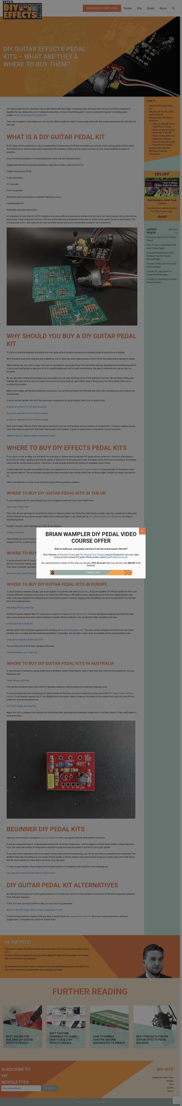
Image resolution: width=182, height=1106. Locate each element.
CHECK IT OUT (93, 572)
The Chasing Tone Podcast (92, 554)
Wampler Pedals (67, 554)
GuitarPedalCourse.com (117, 557)
